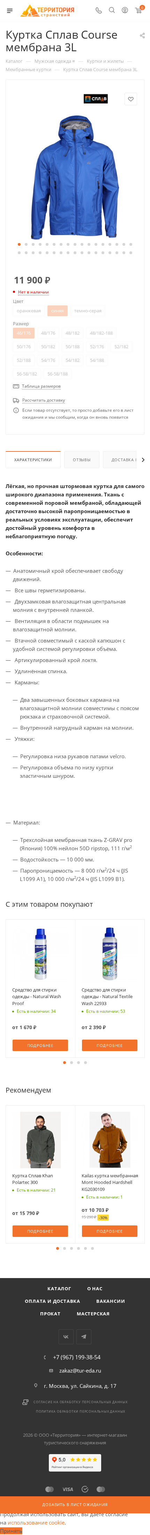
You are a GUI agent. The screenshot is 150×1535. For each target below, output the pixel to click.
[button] (19, 244)
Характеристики (33, 459)
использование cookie (36, 1522)
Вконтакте (66, 1336)
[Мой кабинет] (125, 10)
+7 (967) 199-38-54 (76, 1357)
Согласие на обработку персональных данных (80, 1402)
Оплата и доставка (52, 1301)
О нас (95, 1288)
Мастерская (93, 1313)
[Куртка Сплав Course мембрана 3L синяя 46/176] (75, 176)
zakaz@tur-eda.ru (80, 1370)
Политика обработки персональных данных (80, 1411)
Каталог (59, 1288)
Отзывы (82, 459)
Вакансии (110, 1301)
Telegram (83, 1336)
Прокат (50, 1313)
